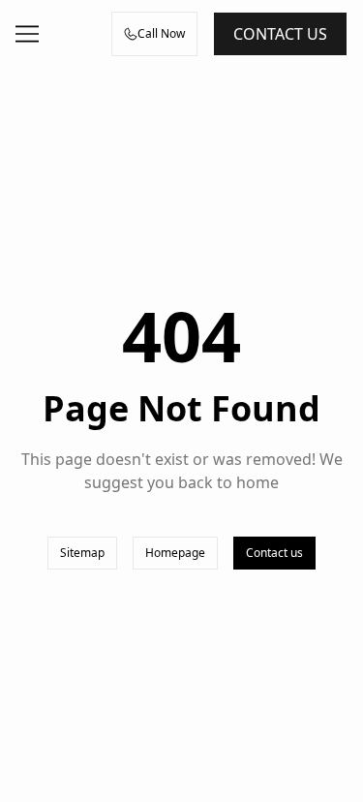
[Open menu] (27, 34)
